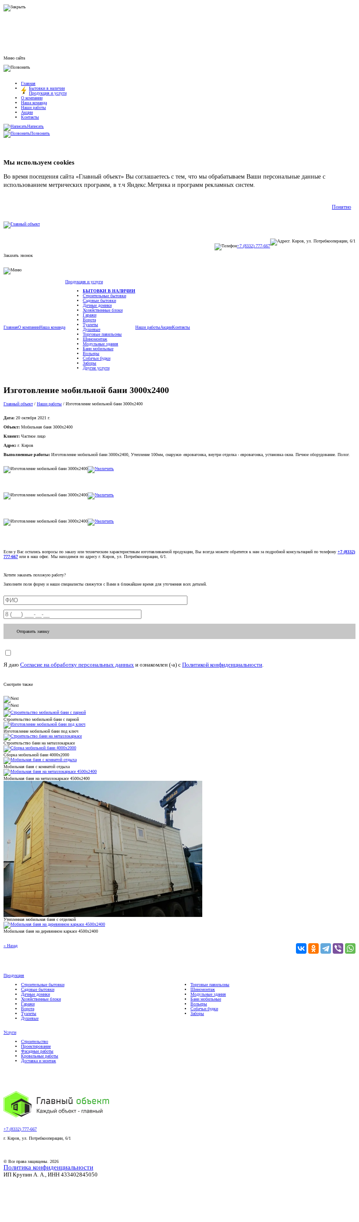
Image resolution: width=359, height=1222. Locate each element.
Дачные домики (97, 305)
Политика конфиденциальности (48, 1167)
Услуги (10, 1032)
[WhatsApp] (350, 948)
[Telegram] (325, 948)
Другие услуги (96, 367)
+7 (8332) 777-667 (253, 245)
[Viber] (338, 948)
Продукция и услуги (48, 93)
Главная (28, 83)
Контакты (30, 117)
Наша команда (34, 102)
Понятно (341, 207)
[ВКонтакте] (301, 948)
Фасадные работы (37, 1051)
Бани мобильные (98, 348)
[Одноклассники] (313, 948)
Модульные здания (100, 343)
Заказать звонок (18, 255)
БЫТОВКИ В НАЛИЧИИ (109, 290)
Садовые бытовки (99, 300)
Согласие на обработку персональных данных (77, 664)
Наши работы (33, 107)
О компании (31, 97)
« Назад (11, 945)
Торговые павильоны (102, 334)
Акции (27, 112)
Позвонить (40, 133)
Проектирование (36, 1046)
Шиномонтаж (95, 339)
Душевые (91, 329)
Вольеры (91, 353)
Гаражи (89, 315)
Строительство (34, 1041)
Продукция (14, 975)
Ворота (89, 319)
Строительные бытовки (104, 295)
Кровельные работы (39, 1055)
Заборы (89, 363)
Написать (35, 126)
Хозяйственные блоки (103, 310)
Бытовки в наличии (47, 88)
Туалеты (90, 324)
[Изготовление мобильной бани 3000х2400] (101, 468)
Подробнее (271, 185)
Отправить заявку (33, 631)
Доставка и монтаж (38, 1060)
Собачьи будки (96, 358)
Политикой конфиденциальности (222, 664)
